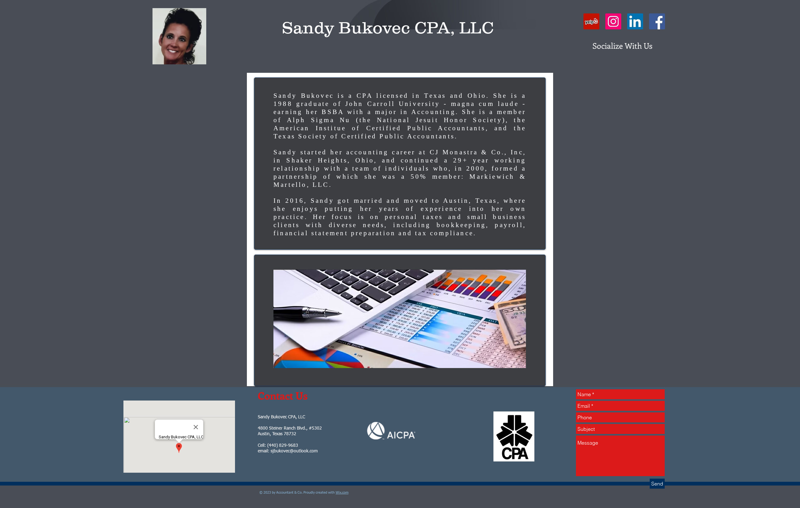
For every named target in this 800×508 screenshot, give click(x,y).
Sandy (308, 27)
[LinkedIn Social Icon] (635, 21)
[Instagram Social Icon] (613, 21)
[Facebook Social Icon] (657, 21)
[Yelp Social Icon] (591, 21)
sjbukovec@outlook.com (294, 451)
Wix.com (342, 492)
